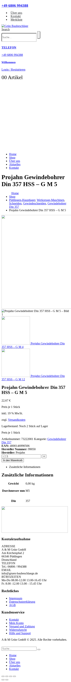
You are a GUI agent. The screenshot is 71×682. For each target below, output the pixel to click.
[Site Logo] (15, 26)
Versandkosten (16, 419)
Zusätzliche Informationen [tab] (24, 467)
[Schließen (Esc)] (14, 676)
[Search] (38, 35)
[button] (6, 29)
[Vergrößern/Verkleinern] (3, 676)
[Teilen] (10, 676)
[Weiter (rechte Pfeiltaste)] (6, 679)
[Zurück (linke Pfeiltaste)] (3, 679)
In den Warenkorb (12, 460)
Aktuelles (14, 164)
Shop (12, 157)
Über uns (16, 12)
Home (12, 154)
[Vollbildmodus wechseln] (6, 676)
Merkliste (17, 19)
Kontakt (16, 16)
